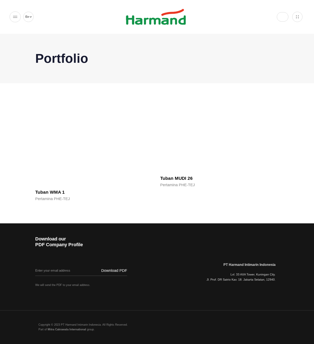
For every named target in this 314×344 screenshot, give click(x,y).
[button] (28, 17)
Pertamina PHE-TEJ (52, 199)
